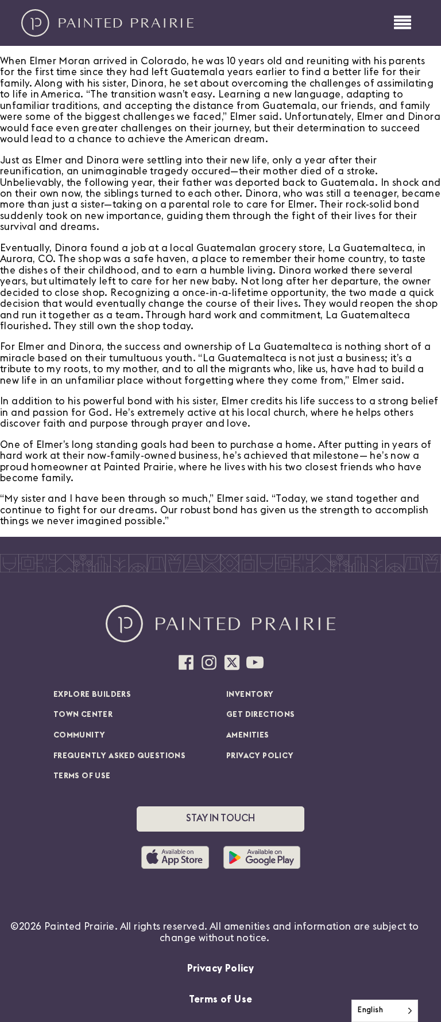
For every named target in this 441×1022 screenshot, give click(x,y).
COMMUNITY (79, 735)
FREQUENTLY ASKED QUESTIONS (119, 756)
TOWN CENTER (83, 715)
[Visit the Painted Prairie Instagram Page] (209, 662)
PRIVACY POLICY (260, 756)
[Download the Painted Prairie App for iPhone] (179, 857)
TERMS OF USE (82, 776)
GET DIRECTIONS (260, 715)
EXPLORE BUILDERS (92, 695)
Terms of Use (221, 999)
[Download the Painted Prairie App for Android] (261, 857)
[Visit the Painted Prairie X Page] (232, 662)
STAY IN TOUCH (220, 818)
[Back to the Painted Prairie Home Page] (107, 23)
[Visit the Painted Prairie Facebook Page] (186, 662)
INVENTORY (250, 695)
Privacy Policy (220, 968)
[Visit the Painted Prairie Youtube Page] (255, 662)
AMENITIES (247, 735)
